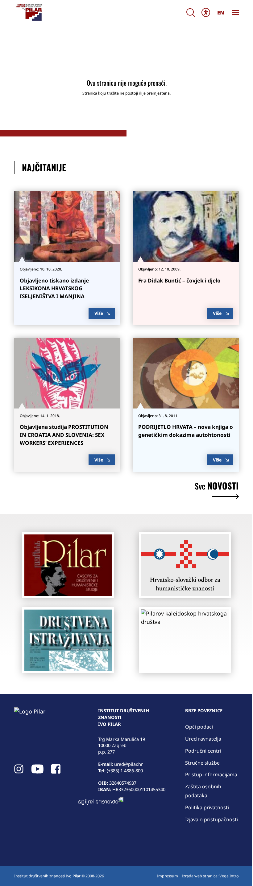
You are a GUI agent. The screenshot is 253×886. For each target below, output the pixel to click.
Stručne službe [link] (202, 762)
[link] (28, 12)
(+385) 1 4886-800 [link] (125, 770)
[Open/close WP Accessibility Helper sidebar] (205, 12)
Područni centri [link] (203, 750)
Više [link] (98, 313)
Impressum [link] (167, 876)
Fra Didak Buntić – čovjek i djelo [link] (179, 280)
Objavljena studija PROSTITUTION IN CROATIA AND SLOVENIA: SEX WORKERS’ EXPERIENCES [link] (64, 434)
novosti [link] (217, 486)
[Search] (190, 12)
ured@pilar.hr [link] (128, 764)
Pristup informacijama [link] (211, 774)
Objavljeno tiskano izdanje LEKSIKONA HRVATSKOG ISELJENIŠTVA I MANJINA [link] (54, 288)
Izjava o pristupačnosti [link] (211, 819)
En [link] (220, 12)
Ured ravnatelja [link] (203, 738)
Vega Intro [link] (229, 876)
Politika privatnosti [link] (207, 807)
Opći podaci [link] (199, 726)
